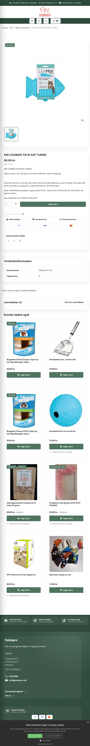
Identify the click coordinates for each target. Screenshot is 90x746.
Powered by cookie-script (45, 744)
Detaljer (63, 731)
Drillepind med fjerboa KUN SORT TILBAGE (64, 504)
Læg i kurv (53, 204)
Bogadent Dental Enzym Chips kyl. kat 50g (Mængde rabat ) (23, 360)
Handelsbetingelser (14, 691)
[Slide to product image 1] (11, 134)
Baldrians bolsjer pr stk (60, 575)
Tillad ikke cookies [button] (53, 736)
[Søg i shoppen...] (39, 20)
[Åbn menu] (32, 20)
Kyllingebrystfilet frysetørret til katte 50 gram (21, 504)
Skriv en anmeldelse (74, 302)
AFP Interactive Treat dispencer (21, 575)
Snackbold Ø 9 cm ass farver (62, 431)
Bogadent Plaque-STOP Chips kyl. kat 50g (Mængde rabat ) (22, 432)
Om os (8, 695)
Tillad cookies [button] (35, 736)
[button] (45, 740)
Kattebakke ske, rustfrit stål (62, 359)
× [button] (88, 722)
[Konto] (46, 20)
